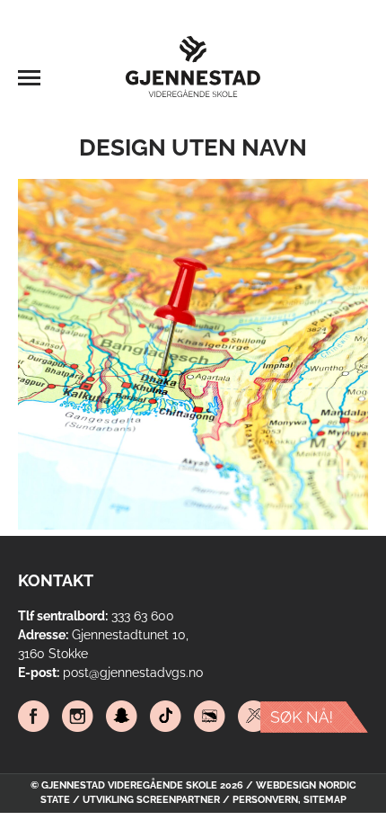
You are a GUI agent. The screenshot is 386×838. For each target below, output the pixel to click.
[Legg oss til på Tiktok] (165, 718)
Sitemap (325, 800)
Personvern (265, 800)
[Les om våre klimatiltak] (209, 718)
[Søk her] (314, 720)
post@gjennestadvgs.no (133, 672)
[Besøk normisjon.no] (253, 718)
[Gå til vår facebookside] (33, 718)
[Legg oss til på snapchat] (121, 718)
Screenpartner (178, 800)
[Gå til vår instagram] (77, 718)
